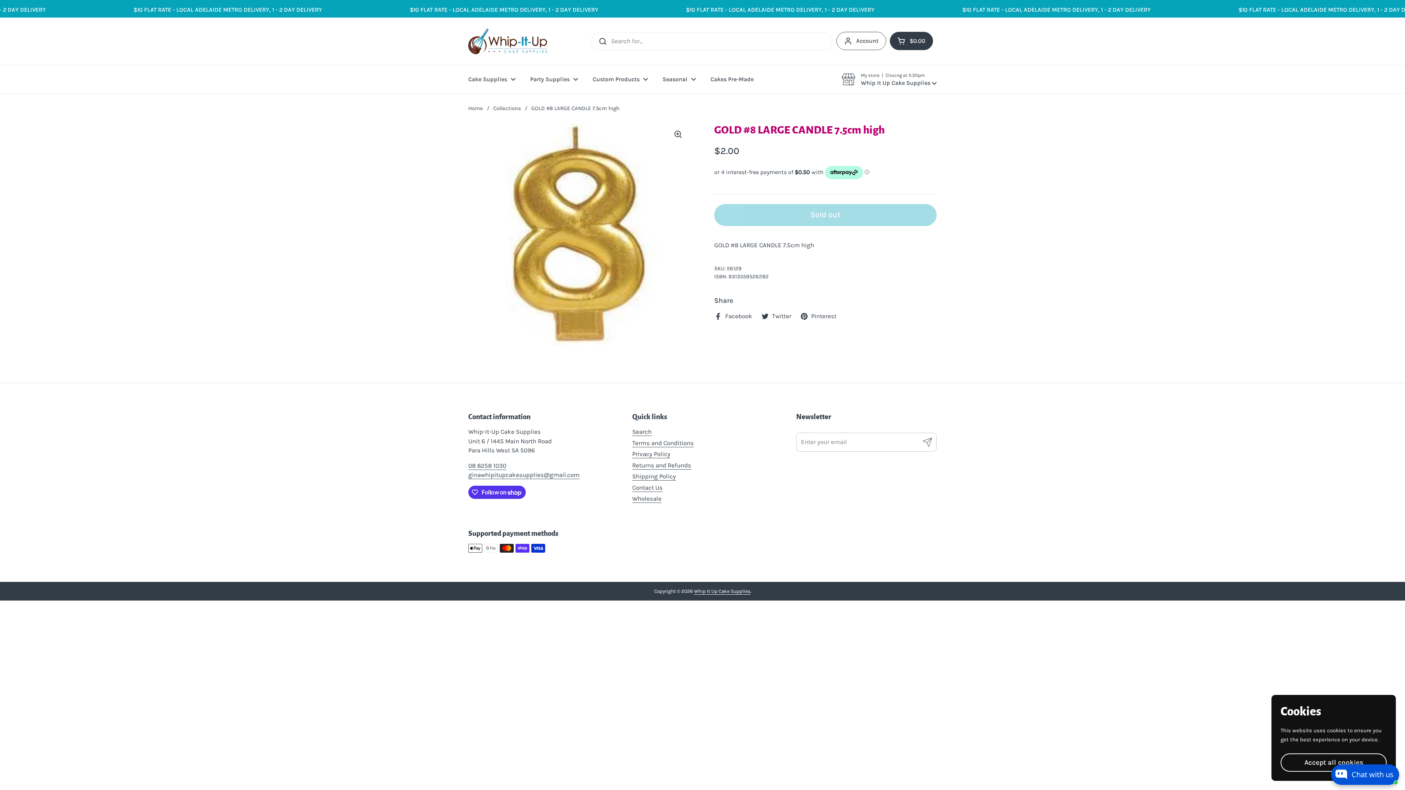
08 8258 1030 (487, 465)
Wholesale (647, 498)
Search (642, 431)
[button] (889, 79)
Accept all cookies (1333, 762)
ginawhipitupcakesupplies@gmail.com (524, 474)
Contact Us (647, 487)
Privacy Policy (651, 454)
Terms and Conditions (663, 443)
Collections (507, 108)
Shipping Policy (654, 476)
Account (867, 40)
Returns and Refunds (661, 465)
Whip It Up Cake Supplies (722, 591)
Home (475, 108)
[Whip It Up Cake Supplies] (507, 41)
